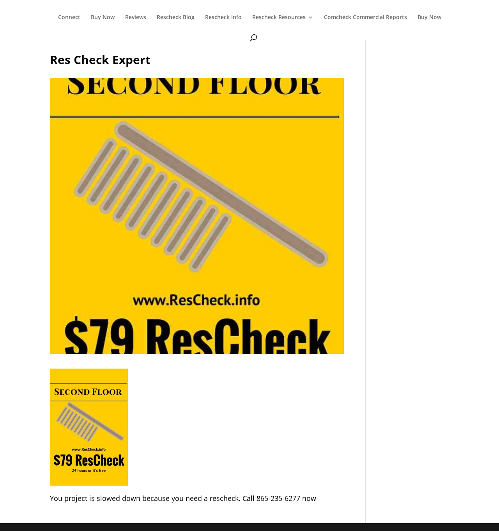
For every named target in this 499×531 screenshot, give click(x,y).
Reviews (135, 17)
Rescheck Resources (279, 17)
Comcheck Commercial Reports (365, 17)
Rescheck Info (223, 17)
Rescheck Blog (176, 17)
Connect (69, 17)
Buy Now (103, 17)
